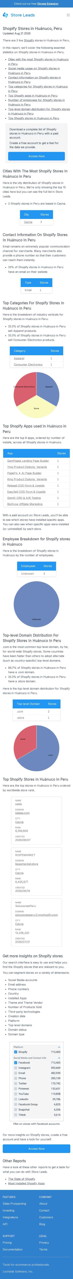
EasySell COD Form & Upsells (26, 491)
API (5, 1224)
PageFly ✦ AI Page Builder (24, 473)
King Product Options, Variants (27, 479)
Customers (46, 1217)
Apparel (19, 358)
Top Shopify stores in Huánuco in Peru (33, 118)
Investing (8, 1210)
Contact (44, 1210)
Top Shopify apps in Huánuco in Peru (32, 95)
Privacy (44, 1242)
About (43, 1203)
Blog (42, 1224)
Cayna (28, 222)
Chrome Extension (47, 3)
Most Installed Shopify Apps (26, 1183)
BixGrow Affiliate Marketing (24, 504)
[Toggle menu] (68, 15)
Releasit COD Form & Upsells (25, 485)
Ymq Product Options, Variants (27, 467)
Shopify (29, 40)
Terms (43, 1249)
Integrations (10, 1217)
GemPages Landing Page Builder (28, 460)
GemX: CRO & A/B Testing (24, 498)
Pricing (7, 1242)
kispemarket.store (26, 864)
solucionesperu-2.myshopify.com (36, 915)
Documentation (12, 1249)
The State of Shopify (21, 1179)
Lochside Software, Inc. (18, 1271)
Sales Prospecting (14, 1203)
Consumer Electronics (28, 364)
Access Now (36, 156)
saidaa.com (22, 813)
